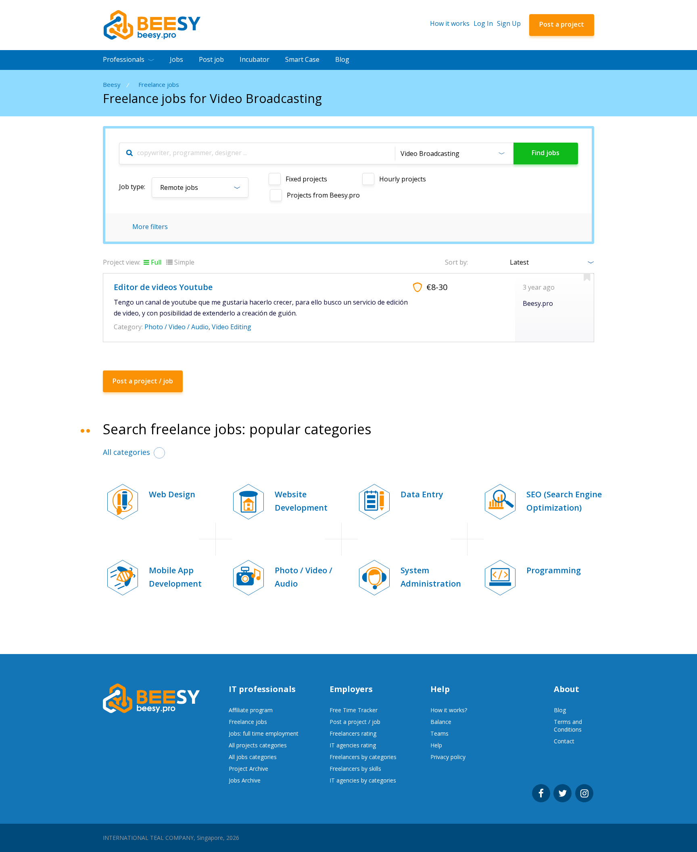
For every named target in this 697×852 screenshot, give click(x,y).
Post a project (561, 24)
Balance (440, 722)
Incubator (254, 59)
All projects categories (258, 745)
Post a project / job (355, 722)
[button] (453, 153)
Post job (211, 59)
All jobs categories (253, 757)
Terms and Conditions (568, 725)
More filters (150, 226)
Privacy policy (447, 757)
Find (545, 152)
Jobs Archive (245, 780)
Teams (439, 733)
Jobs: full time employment (263, 733)
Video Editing (231, 326)
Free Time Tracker (354, 710)
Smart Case (302, 59)
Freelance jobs (158, 84)
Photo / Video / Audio (176, 326)
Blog (342, 59)
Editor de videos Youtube (163, 287)
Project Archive (248, 768)
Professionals (123, 59)
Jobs (176, 59)
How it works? (448, 710)
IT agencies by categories (363, 780)
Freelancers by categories (363, 757)
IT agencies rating (353, 745)
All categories (126, 452)
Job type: (132, 186)
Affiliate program (251, 710)
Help (436, 745)
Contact (564, 741)
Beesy (112, 84)
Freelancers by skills (355, 768)
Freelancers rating (353, 733)
